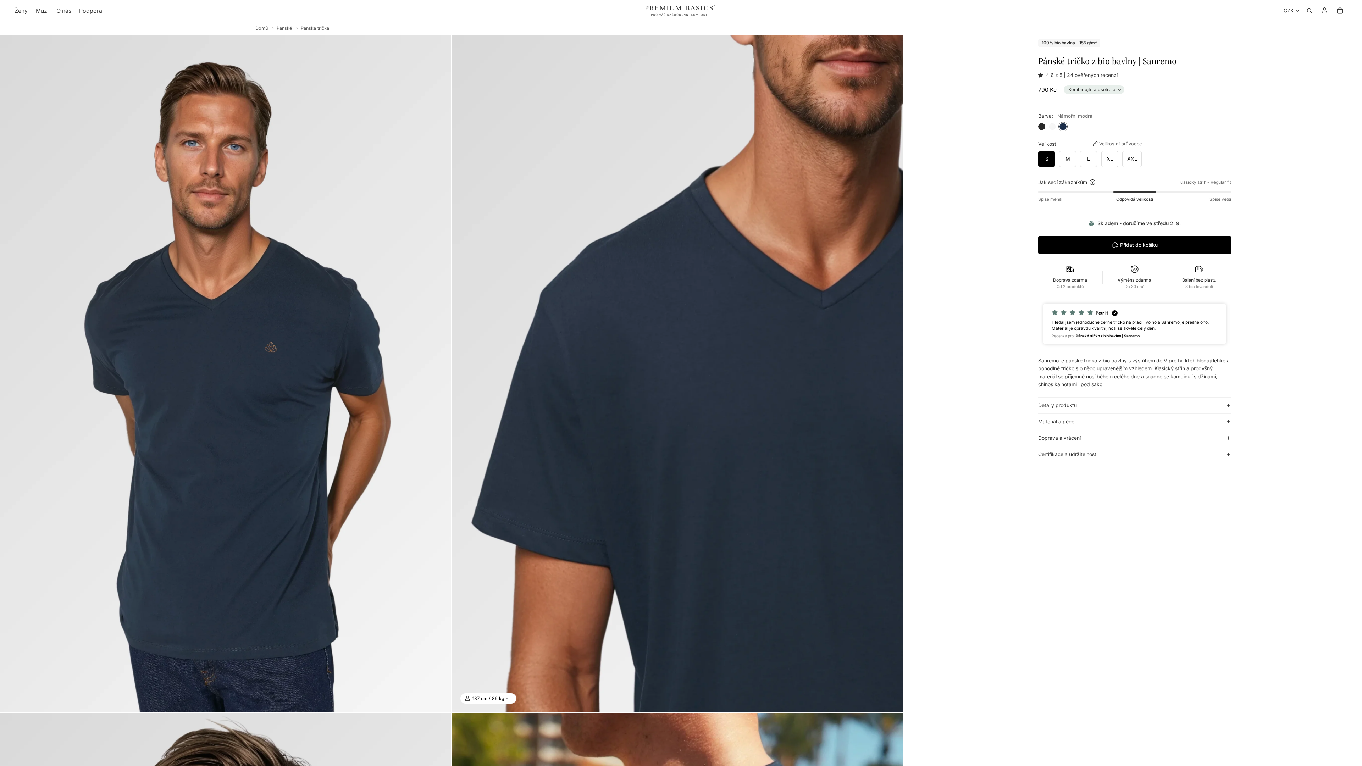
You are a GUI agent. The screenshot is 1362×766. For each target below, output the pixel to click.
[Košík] (1340, 10)
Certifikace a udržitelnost (1067, 454)
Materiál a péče (1056, 421)
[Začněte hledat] (1309, 10)
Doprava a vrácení (1059, 438)
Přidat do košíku (1139, 245)
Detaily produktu (1057, 405)
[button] (1042, 75)
